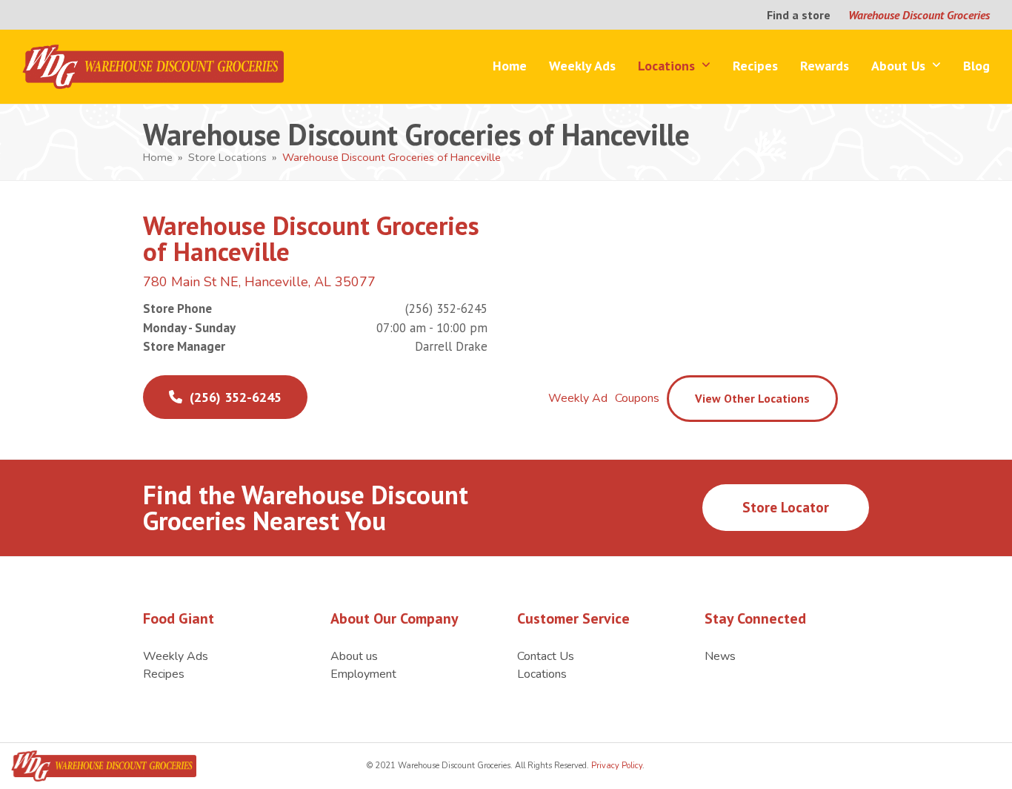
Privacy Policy (615, 765)
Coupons (637, 398)
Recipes (163, 674)
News (720, 656)
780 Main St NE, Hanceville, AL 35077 (259, 282)
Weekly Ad (577, 398)
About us (354, 656)
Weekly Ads (175, 656)
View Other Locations (752, 398)
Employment (363, 674)
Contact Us (545, 656)
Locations (542, 674)
